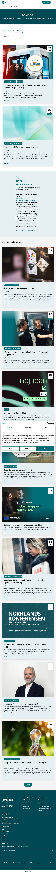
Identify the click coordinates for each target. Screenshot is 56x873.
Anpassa (27, 448)
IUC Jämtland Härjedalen (29, 200)
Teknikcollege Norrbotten (44, 808)
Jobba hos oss (5, 839)
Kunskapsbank (26, 808)
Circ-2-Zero (41, 799)
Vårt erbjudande (26, 799)
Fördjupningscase (27, 806)
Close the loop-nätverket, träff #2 (18, 470)
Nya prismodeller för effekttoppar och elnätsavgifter (25, 763)
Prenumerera (52, 850)
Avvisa (10, 448)
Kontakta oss (5, 837)
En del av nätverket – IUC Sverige (20, 862)
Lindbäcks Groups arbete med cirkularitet (21, 704)
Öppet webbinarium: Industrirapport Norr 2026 (23, 525)
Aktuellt (8, 6)
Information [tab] (28, 427)
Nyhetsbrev (46, 2)
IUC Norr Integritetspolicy (35, 862)
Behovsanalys (26, 801)
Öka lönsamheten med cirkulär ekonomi (20, 147)
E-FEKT (40, 804)
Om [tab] (46, 427)
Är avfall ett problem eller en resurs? (19, 288)
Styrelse (4, 842)
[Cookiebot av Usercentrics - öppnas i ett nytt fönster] (48, 423)
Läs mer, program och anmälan (24, 230)
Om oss (3, 835)
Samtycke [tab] (9, 427)
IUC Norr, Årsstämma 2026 (15, 413)
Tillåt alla (45, 448)
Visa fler (28, 784)
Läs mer (6, 100)
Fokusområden (26, 804)
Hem (3, 6)
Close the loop (41, 801)
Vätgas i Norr (41, 810)
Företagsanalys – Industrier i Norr (46, 806)
